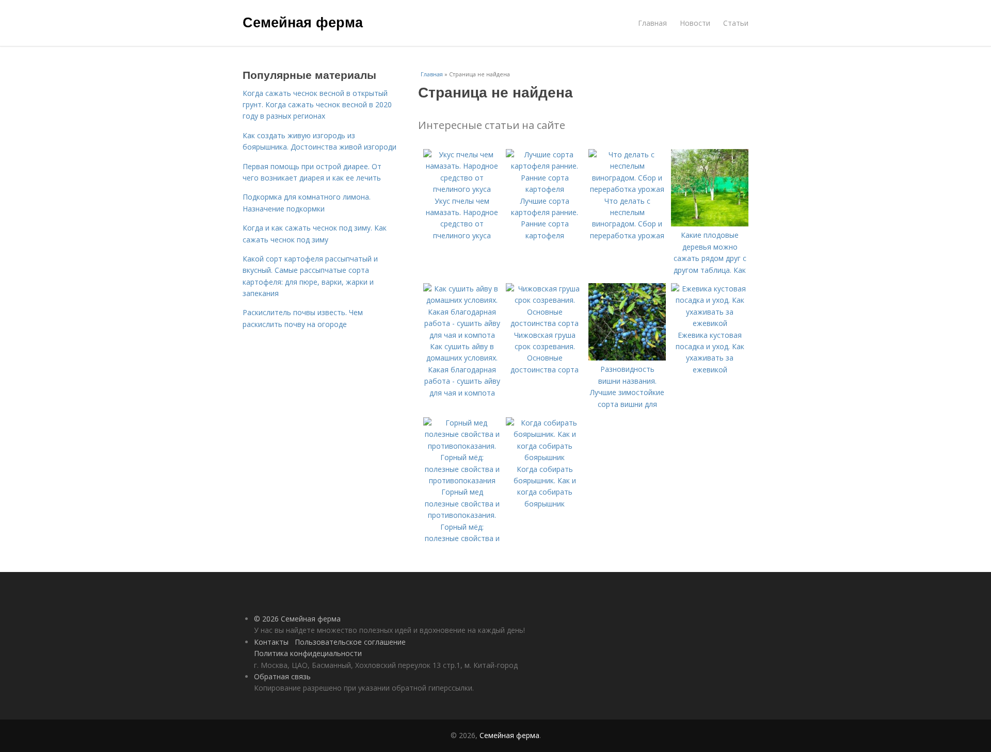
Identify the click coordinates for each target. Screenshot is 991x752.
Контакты (271, 642)
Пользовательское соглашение (350, 642)
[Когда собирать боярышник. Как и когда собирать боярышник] (544, 457)
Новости (695, 23)
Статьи (735, 23)
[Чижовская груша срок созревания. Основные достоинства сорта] (544, 323)
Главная (652, 23)
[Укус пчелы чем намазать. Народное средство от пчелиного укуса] (462, 189)
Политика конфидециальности (308, 653)
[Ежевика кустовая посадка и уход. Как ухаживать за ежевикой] (709, 323)
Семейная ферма (303, 21)
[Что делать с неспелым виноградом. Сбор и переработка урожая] (627, 189)
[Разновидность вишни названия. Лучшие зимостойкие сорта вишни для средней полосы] (627, 358)
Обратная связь (282, 676)
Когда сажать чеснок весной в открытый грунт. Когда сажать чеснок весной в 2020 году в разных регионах (317, 104)
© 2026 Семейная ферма (297, 619)
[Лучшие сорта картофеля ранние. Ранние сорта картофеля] (544, 189)
